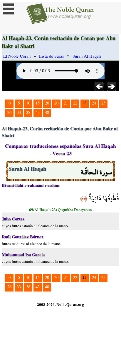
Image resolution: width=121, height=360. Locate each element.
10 (28, 103)
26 (9, 112)
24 (94, 103)
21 (66, 103)
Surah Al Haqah (87, 56)
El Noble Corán (17, 56)
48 (47, 112)
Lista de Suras (51, 56)
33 (19, 112)
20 (47, 103)
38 (28, 112)
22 (75, 103)
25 (103, 103)
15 (38, 103)
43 (38, 112)
